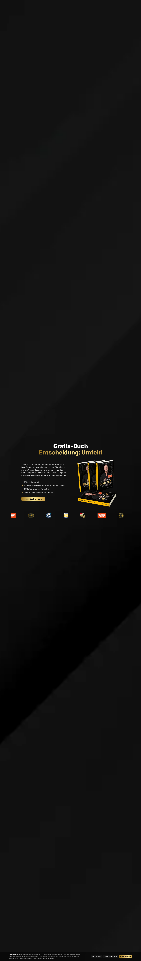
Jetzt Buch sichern (33, 499)
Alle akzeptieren (125, 956)
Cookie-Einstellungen (110, 956)
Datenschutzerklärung (47, 958)
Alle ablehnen (96, 956)
